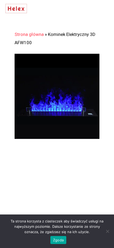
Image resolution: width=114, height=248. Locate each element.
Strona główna (29, 34)
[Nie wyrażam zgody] (107, 231)
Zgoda (58, 240)
